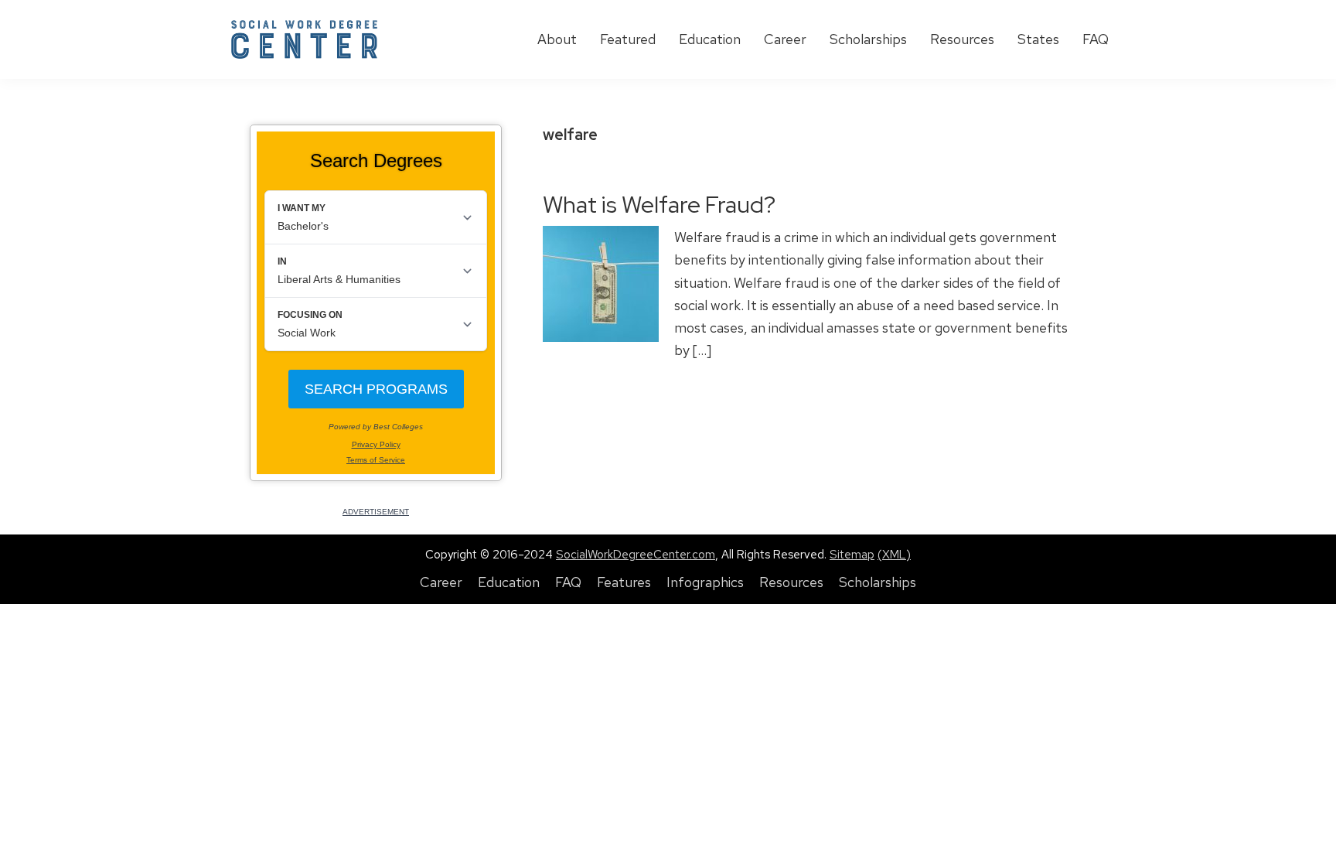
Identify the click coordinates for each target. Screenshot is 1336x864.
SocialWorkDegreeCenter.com (635, 554)
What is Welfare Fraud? (659, 204)
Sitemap (852, 554)
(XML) (894, 554)
